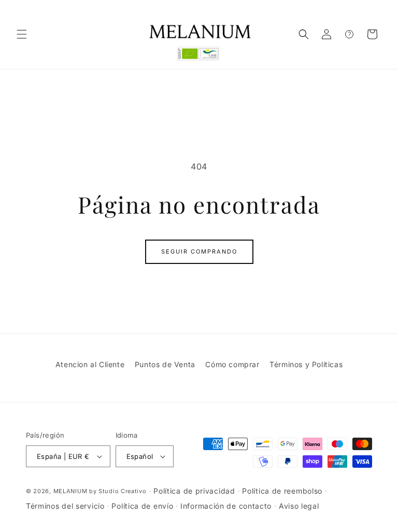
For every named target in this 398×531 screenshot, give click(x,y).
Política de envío (142, 505)
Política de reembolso (282, 490)
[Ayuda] (349, 34)
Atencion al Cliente (89, 364)
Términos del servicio (65, 505)
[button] (21, 34)
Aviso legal (299, 505)
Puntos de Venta (165, 364)
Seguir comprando (199, 251)
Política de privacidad (194, 490)
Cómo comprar (232, 364)
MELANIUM (70, 491)
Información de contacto (226, 505)
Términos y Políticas (306, 364)
